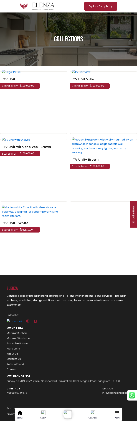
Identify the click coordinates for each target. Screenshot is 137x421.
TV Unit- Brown (86, 159)
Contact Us (14, 359)
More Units (13, 348)
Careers (12, 369)
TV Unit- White (15, 223)
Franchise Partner (18, 343)
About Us (12, 354)
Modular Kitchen (17, 333)
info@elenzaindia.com (116, 393)
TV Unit (9, 79)
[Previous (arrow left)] (6, 210)
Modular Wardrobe (18, 338)
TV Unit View (83, 79)
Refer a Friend (15, 364)
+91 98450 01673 (17, 393)
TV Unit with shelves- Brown (27, 147)
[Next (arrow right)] (131, 210)
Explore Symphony (101, 6)
